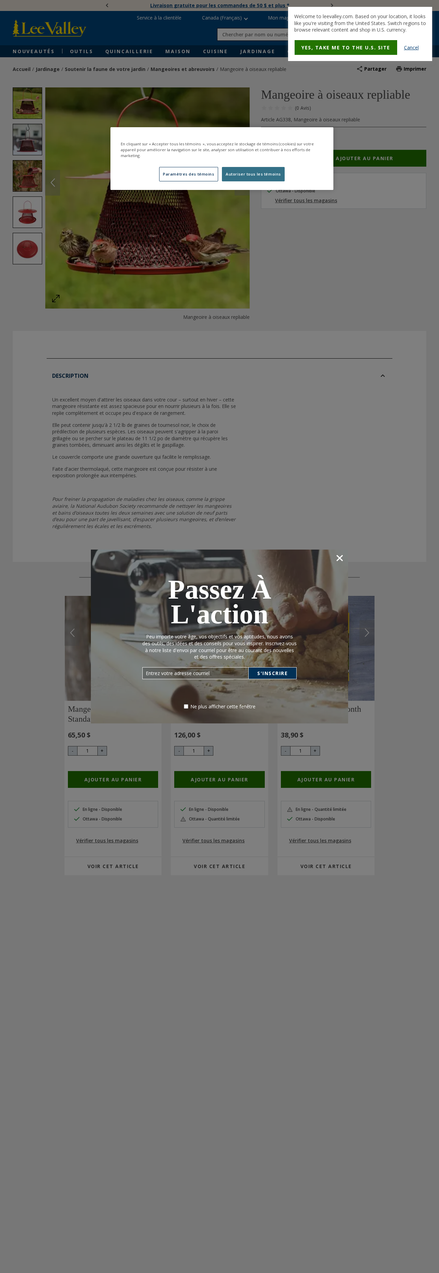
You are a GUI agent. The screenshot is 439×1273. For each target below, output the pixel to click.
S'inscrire (272, 673)
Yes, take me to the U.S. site (345, 47)
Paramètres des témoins (188, 174)
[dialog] (360, 34)
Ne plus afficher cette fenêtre (223, 706)
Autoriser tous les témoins (253, 174)
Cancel (411, 47)
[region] (221, 158)
